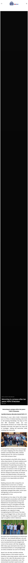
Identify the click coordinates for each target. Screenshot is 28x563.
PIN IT (15, 439)
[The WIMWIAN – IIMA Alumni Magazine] (14, 3)
